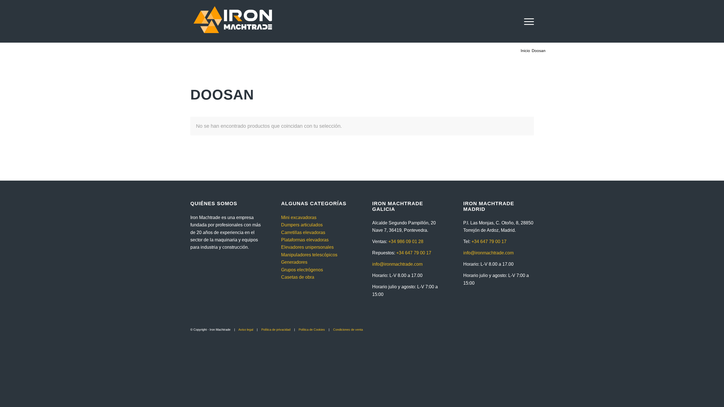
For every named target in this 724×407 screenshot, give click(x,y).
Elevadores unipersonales (307, 247)
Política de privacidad (275, 329)
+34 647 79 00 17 (413, 252)
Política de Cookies (312, 329)
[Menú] (527, 21)
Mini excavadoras (298, 217)
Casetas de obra (297, 277)
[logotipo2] (232, 21)
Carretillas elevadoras (303, 232)
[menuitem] (527, 21)
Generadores (294, 262)
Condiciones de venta (348, 329)
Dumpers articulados (302, 224)
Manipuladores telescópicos (309, 254)
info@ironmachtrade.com (397, 264)
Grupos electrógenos (302, 269)
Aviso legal (245, 329)
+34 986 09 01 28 (405, 241)
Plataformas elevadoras (305, 239)
